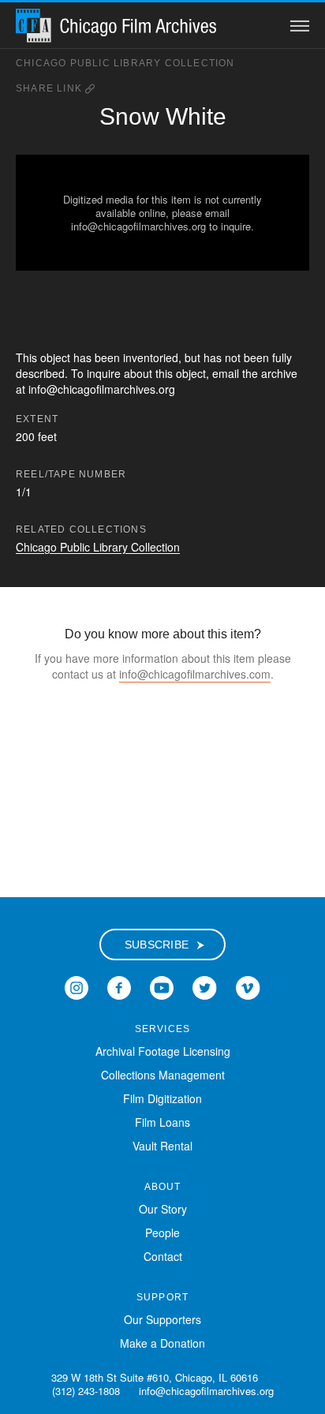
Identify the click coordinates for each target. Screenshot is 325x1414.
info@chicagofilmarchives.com (195, 674)
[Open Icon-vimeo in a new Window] (248, 986)
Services (163, 1028)
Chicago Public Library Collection (125, 63)
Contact (163, 1256)
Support (162, 1297)
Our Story (163, 1209)
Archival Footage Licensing (162, 1051)
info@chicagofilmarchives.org (206, 1390)
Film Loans (162, 1122)
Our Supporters (162, 1319)
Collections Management (163, 1075)
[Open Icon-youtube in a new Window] (162, 986)
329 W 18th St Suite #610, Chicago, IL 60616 (154, 1377)
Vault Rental (162, 1146)
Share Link (50, 88)
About (162, 1186)
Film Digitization (162, 1098)
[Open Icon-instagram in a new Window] (76, 986)
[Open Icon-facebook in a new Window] (119, 986)
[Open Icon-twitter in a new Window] (204, 986)
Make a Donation (162, 1343)
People (162, 1232)
